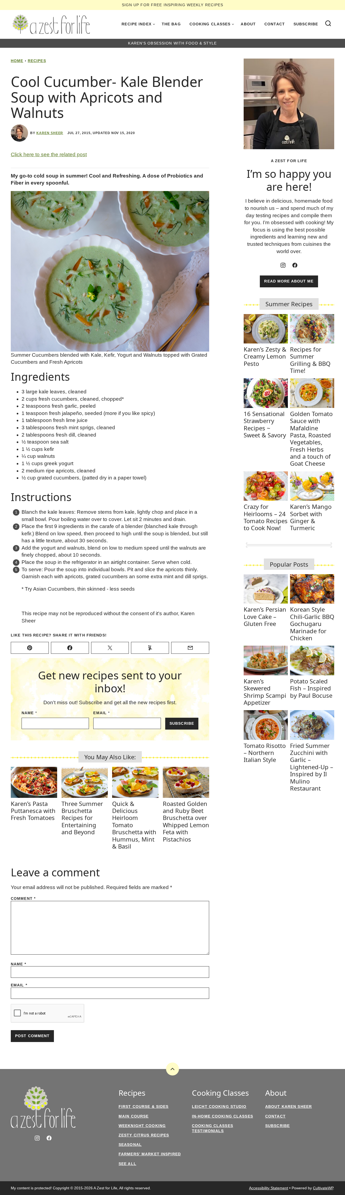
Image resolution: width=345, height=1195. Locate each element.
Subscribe (306, 24)
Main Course (134, 1116)
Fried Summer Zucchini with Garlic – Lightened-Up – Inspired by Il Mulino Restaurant (311, 766)
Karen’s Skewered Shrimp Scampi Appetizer (265, 691)
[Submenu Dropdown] (154, 24)
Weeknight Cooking (142, 1125)
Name (29, 713)
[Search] (328, 23)
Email (101, 713)
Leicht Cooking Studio (219, 1106)
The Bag (171, 24)
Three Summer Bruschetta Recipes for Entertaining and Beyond (82, 817)
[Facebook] (295, 265)
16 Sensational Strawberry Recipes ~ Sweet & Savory (265, 424)
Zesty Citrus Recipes (144, 1135)
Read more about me (288, 281)
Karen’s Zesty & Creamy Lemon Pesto (265, 356)
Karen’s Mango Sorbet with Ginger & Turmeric (311, 517)
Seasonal (130, 1144)
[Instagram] (283, 265)
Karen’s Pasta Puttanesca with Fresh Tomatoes (33, 810)
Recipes (37, 61)
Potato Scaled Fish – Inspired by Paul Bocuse (311, 688)
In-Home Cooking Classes (222, 1116)
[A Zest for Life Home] (51, 24)
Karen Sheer (49, 133)
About (248, 24)
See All (127, 1164)
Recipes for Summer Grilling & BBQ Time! (310, 359)
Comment (23, 898)
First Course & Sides (143, 1106)
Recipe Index (136, 24)
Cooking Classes (210, 24)
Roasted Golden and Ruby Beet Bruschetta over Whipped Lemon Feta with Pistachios (186, 821)
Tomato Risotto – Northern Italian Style (265, 752)
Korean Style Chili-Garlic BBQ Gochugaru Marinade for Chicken (312, 623)
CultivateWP (323, 1188)
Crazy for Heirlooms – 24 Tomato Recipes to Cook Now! (266, 517)
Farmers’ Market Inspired (150, 1154)
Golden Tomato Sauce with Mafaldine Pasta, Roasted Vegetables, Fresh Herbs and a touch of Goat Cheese (311, 439)
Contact (274, 24)
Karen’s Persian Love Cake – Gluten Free (265, 616)
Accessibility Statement (268, 1188)
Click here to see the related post (49, 154)
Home (17, 61)
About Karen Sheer (288, 1106)
